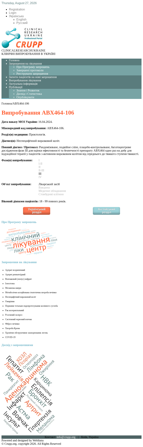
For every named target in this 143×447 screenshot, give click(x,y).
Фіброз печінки (12, 324)
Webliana (38, 440)
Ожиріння (10, 301)
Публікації (15, 87)
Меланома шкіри (13, 288)
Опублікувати (25, 97)
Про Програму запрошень (32, 66)
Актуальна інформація (23, 83)
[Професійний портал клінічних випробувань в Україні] (21, 47)
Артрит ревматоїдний (15, 274)
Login (12, 12)
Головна (14, 60)
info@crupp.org (66, 437)
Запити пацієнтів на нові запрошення (33, 77)
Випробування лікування (25, 80)
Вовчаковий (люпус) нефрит (18, 279)
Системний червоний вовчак (18, 319)
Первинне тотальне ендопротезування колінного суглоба (31, 306)
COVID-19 (10, 337)
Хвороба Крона (12, 328)
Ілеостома (10, 283)
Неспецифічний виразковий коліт (20, 297)
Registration (17, 9)
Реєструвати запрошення (32, 73)
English (21, 19)
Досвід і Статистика (29, 93)
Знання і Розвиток (27, 90)
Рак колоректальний (14, 310)
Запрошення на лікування (25, 63)
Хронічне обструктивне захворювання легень (26, 332)
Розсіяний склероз (13, 315)
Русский (22, 22)
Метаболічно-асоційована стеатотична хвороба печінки (30, 292)
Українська (16, 16)
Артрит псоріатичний (15, 270)
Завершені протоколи (30, 70)
